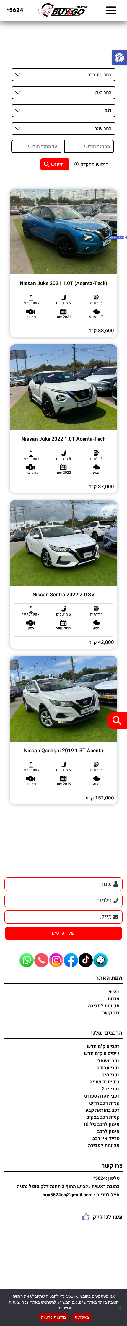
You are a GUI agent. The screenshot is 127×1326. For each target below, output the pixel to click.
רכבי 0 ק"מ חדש (103, 1046)
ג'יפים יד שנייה (104, 1081)
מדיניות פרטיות (53, 1317)
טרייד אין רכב (106, 1138)
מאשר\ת (82, 1317)
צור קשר (111, 1012)
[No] (120, 1307)
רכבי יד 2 (110, 1089)
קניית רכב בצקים (103, 1117)
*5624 (14, 10)
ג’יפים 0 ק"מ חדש (102, 1053)
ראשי (114, 991)
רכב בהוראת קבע (102, 1110)
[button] (119, 57)
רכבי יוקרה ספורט (102, 1096)
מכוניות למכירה (104, 1005)
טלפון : (106, 1178)
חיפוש (57, 164)
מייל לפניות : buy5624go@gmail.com (81, 1195)
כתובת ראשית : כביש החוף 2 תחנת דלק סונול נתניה (68, 1187)
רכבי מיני (110, 1074)
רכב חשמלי (108, 1060)
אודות (114, 998)
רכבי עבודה (108, 1067)
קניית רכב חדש (104, 1103)
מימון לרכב (108, 1131)
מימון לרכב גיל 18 (101, 1124)
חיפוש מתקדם (94, 164)
